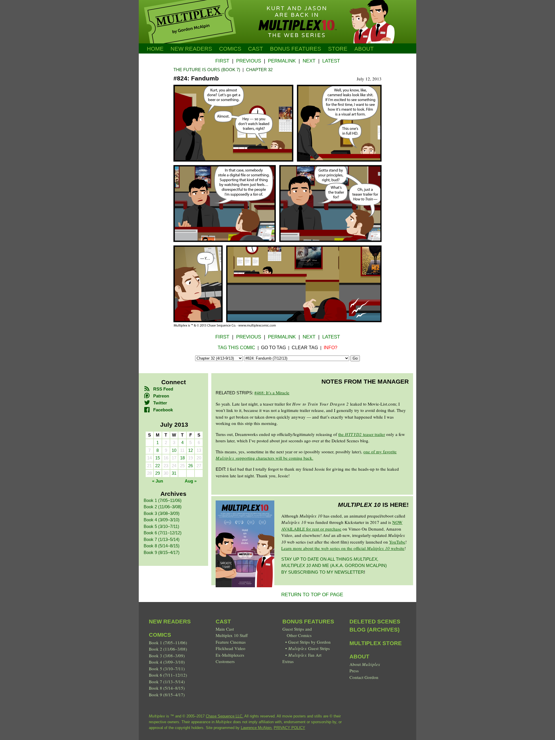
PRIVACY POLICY (289, 728)
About (364, 49)
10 (174, 450)
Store (337, 49)
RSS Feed (163, 388)
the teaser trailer (361, 434)
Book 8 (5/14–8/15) (162, 545)
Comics (230, 49)
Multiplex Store (375, 643)
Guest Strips (309, 648)
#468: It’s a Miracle (271, 392)
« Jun (157, 480)
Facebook (163, 409)
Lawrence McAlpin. (257, 728)
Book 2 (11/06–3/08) (163, 506)
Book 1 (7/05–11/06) (163, 500)
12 (190, 450)
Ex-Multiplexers (230, 655)
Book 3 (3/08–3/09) (162, 513)
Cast (255, 49)
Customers (225, 661)
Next (309, 61)
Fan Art (304, 655)
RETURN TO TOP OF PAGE (312, 594)
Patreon (161, 395)
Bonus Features (308, 621)
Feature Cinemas (231, 642)
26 (190, 465)
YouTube (397, 542)
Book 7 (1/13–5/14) (162, 539)
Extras (288, 661)
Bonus (295, 49)
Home (155, 49)
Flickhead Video (230, 648)
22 (157, 465)
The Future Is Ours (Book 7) (206, 69)
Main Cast (225, 629)
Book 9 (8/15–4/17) (162, 552)
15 (157, 457)
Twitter (160, 402)
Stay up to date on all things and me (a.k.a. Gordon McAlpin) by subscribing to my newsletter (334, 566)
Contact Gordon (363, 677)
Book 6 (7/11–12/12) (163, 532)
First (222, 61)
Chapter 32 (259, 69)
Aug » (191, 480)
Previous (248, 61)
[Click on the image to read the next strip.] (277, 326)
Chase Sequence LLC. (224, 716)
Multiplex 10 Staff (232, 635)
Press (354, 670)
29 (157, 473)
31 (174, 473)
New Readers (191, 49)
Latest (331, 61)
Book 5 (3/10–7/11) (161, 526)
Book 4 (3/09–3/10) (162, 519)
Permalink (282, 61)
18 (182, 457)
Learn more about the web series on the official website (342, 548)
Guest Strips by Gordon (309, 642)
